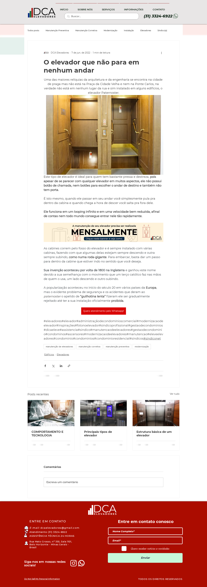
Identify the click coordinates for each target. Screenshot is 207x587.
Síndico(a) (162, 30)
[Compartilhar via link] (69, 365)
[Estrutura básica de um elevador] (156, 413)
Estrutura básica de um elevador (154, 433)
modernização (142, 346)
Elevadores (145, 30)
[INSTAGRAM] (73, 563)
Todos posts (33, 30)
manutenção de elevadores (59, 346)
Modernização (110, 30)
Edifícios (49, 354)
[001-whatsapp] (81, 563)
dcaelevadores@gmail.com (60, 527)
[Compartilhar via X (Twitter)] (53, 365)
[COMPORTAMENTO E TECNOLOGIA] (51, 413)
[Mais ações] (161, 53)
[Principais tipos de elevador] (103, 413)
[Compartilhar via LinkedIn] (61, 365)
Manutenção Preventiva (57, 30)
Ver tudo (175, 393)
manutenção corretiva (89, 346)
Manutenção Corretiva (86, 30)
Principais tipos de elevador (98, 433)
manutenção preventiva (117, 346)
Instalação (129, 30)
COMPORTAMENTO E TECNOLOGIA (47, 433)
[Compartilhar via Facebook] (45, 365)
